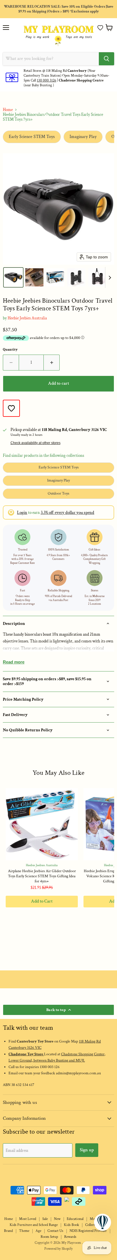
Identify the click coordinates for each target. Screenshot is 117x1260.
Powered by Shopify (58, 1248)
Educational (75, 1219)
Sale (45, 1219)
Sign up (87, 1150)
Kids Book (71, 1225)
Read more (13, 662)
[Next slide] (109, 277)
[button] (100, 28)
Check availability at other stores (35, 443)
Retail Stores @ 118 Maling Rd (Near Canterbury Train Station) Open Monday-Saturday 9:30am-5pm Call (66, 75)
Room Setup (49, 1236)
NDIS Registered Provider (88, 1230)
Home (8, 109)
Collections (93, 1225)
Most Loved (27, 1219)
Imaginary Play (83, 137)
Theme (24, 1230)
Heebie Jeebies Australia (27, 318)
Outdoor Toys (58, 493)
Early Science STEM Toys (32, 137)
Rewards (70, 1236)
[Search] (106, 58)
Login (22, 512)
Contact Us (55, 1230)
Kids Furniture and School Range (34, 1225)
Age (38, 1230)
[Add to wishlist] (11, 408)
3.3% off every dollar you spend (67, 512)
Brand (8, 1230)
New (57, 1219)
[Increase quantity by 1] (52, 363)
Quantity (10, 350)
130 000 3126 (46, 80)
